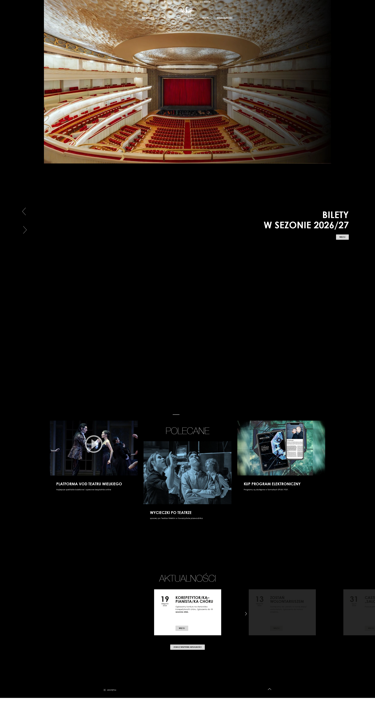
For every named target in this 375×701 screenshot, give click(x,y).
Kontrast (165, 2)
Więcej (344, 235)
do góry (269, 689)
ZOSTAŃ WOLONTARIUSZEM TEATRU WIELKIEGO (287, 601)
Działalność (225, 17)
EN (169, 2)
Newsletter (185, 2)
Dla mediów (205, 2)
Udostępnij (111, 690)
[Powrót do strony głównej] (186, 12)
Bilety (167, 17)
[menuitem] (134, 18)
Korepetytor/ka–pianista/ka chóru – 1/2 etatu (194, 601)
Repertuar (148, 17)
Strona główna (134, 18)
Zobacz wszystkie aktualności (187, 647)
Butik (176, 2)
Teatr (205, 17)
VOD (195, 2)
